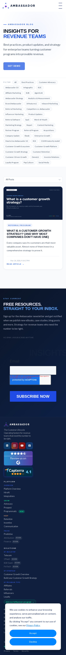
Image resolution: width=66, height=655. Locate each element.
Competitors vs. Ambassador (38, 109)
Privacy (7, 651)
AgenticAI (39, 93)
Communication (11, 526)
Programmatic (14, 511)
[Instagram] (14, 445)
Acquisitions (49, 130)
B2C (39, 87)
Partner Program (12, 130)
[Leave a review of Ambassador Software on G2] (18, 458)
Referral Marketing (13, 109)
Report (29, 125)
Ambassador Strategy (14, 98)
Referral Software (12, 120)
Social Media (44, 162)
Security (25, 651)
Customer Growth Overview (16, 574)
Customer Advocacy (47, 82)
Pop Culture (28, 162)
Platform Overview (12, 489)
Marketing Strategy (13, 125)
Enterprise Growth (42, 136)
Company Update (12, 136)
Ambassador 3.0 (11, 87)
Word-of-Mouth (40, 120)
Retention (8, 519)
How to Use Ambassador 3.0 (16, 141)
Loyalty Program (12, 162)
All (15, 82)
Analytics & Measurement (39, 98)
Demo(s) (35, 157)
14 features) (31, 104)
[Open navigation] (60, 6)
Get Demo (14, 66)
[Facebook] (29, 445)
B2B (27, 93)
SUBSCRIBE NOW (33, 396)
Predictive (8, 534)
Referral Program (31, 130)
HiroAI (7, 492)
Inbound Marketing (50, 104)
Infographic (28, 87)
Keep (6, 516)
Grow (6, 501)
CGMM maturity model (50, 141)
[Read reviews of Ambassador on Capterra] (18, 472)
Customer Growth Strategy (16, 152)
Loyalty (7, 597)
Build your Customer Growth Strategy (20, 578)
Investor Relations (51, 157)
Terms (15, 651)
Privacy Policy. (33, 625)
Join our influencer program (18, 602)
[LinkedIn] (7, 445)
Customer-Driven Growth (16, 157)
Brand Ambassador (13, 104)
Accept (33, 633)
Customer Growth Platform (46, 146)
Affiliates (8, 585)
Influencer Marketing (14, 114)
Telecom (8, 555)
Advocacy (8, 504)
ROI (34, 141)
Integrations (9, 496)
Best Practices (28, 82)
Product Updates (35, 114)
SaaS (27, 120)
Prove (7, 531)
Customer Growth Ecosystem (17, 146)
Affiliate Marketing (13, 93)
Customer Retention (41, 152)
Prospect (8, 507)
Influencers (9, 593)
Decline (33, 641)
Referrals (8, 589)
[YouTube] (22, 445)
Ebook (27, 136)
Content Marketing (45, 125)
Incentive (8, 523)
